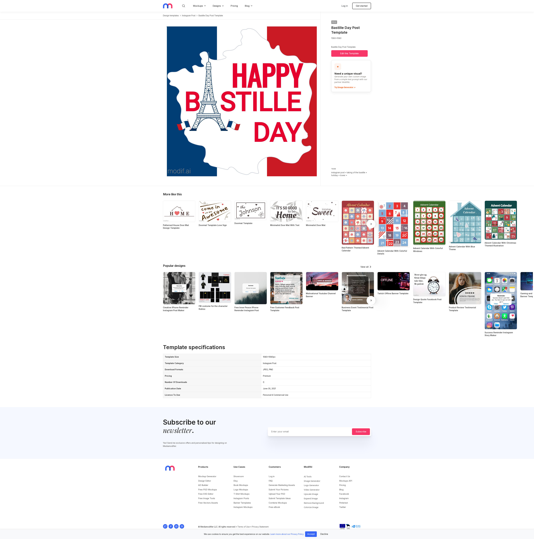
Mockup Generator (207, 476)
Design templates (171, 15)
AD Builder (203, 485)
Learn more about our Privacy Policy (287, 534)
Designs (217, 5)
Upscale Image (311, 494)
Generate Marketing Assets (282, 485)
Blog (247, 5)
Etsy (235, 480)
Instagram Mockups (243, 507)
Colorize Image (311, 507)
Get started (361, 5)
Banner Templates (242, 502)
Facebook (344, 494)
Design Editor (204, 480)
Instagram (344, 498)
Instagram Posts (241, 498)
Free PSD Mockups (207, 489)
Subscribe (361, 431)
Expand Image (311, 498)
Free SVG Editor (205, 494)
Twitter (342, 507)
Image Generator (312, 480)
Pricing (234, 5)
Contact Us (344, 476)
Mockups (198, 5)
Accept (311, 534)
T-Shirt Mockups (241, 494)
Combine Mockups (278, 502)
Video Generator (312, 489)
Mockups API (345, 480)
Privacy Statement (260, 527)
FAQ (271, 480)
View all (364, 266)
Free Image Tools (206, 498)
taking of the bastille (356, 172)
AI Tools (308, 476)
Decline (324, 534)
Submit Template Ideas (280, 498)
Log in (344, 5)
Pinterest (343, 502)
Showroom (238, 476)
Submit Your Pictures (279, 489)
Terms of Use (243, 527)
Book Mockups (240, 485)
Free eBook (274, 507)
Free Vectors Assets (208, 502)
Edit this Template (349, 53)
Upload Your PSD (277, 494)
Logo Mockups (240, 489)
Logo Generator (311, 485)
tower (342, 175)
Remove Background (314, 502)
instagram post (188, 15)
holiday (334, 175)
